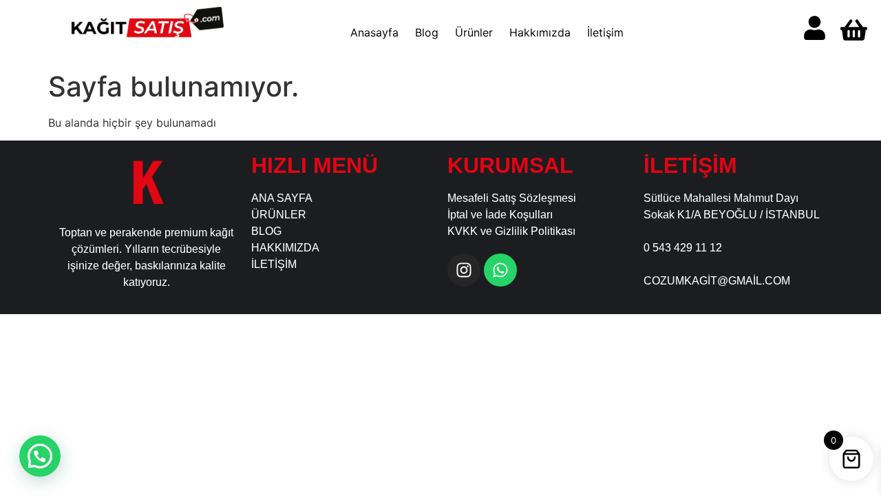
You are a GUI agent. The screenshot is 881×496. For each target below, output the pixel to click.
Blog (426, 32)
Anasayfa (374, 32)
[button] (40, 456)
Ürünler (474, 32)
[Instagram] (463, 270)
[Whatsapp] (500, 270)
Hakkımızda (540, 32)
